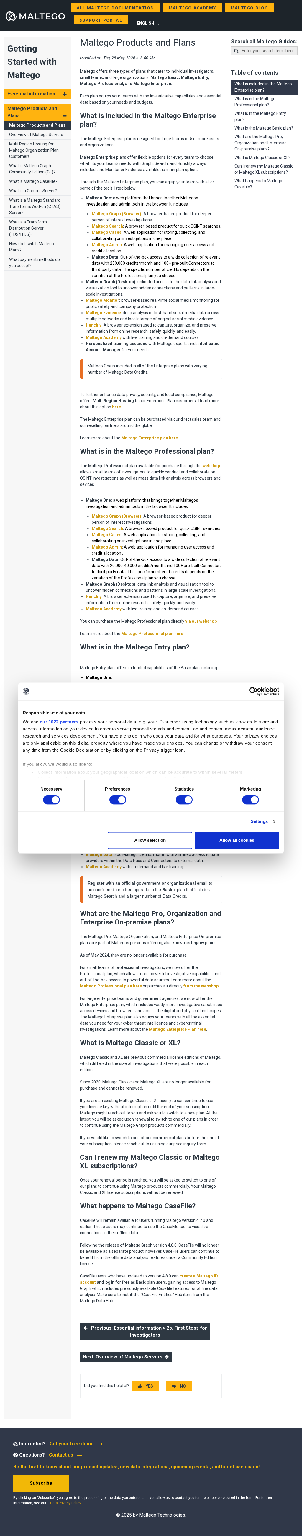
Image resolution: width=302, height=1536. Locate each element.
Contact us (61, 1455)
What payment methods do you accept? (34, 262)
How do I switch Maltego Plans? (31, 246)
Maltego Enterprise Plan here (177, 1029)
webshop (211, 465)
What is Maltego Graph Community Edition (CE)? (32, 168)
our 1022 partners (59, 721)
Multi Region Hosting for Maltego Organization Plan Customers (34, 150)
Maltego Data (99, 854)
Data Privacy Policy (65, 1503)
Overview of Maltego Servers (36, 134)
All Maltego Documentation (115, 8)
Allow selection (150, 840)
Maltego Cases (107, 232)
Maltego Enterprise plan (149, 437)
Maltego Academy (192, 8)
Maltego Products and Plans (37, 125)
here (116, 407)
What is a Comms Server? (33, 190)
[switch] (117, 800)
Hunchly (93, 325)
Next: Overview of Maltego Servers (124, 1357)
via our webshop (201, 621)
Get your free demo (72, 1443)
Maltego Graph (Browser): (117, 213)
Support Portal (101, 20)
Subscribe (41, 1483)
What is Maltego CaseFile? (33, 181)
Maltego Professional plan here (152, 633)
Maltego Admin (107, 244)
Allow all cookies (236, 840)
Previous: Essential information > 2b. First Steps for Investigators (147, 1331)
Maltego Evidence (103, 312)
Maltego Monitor (102, 300)
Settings (259, 821)
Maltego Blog (249, 8)
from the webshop (201, 986)
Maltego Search (107, 226)
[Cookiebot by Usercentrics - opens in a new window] (253, 691)
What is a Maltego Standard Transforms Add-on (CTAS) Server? (34, 206)
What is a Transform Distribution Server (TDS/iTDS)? (28, 228)
